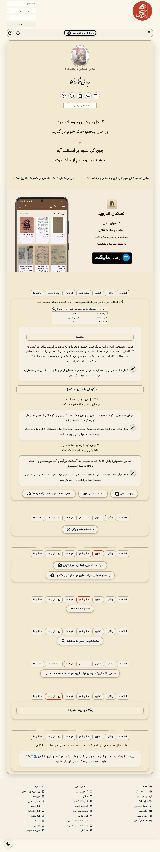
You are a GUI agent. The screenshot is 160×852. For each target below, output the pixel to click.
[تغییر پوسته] (8, 844)
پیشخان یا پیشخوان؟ (77, 826)
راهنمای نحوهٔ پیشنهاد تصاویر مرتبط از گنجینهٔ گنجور (83, 575)
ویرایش (68, 376)
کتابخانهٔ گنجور (81, 801)
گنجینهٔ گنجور (81, 806)
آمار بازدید (35, 816)
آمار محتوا (35, 806)
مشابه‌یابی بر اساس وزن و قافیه (82, 641)
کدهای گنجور (81, 787)
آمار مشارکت (34, 811)
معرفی (37, 787)
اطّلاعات (123, 293)
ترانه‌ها (69, 293)
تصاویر (98, 293)
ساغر (85, 797)
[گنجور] (142, 11)
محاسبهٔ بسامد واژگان (82, 529)
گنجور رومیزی (81, 792)
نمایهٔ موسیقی (141, 806)
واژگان (110, 293)
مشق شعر (84, 293)
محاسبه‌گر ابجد (80, 811)
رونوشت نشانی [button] (95, 494)
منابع (37, 821)
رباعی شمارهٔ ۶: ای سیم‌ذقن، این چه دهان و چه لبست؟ (118, 178)
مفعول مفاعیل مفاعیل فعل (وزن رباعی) (76, 309)
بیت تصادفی (141, 792)
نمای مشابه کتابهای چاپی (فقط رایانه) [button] (51, 494)
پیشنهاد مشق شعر (80, 609)
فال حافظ (143, 801)
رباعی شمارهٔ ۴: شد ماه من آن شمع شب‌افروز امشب (42, 178)
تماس (37, 826)
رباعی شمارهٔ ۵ (80, 81)
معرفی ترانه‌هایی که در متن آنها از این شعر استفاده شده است (83, 673)
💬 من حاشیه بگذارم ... (48, 745)
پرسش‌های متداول (30, 792)
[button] (149, 33)
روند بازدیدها (54, 293)
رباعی (73, 314)
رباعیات (71, 69)
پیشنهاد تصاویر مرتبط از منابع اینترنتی (83, 565)
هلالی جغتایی (87, 69)
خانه (145, 787)
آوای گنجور (82, 816)
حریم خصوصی (32, 831)
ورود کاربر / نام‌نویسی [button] (82, 33)
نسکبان (84, 831)
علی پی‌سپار (74, 318)
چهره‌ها (36, 797)
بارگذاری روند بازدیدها (80, 710)
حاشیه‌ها (37, 293)
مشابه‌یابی (142, 816)
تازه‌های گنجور (141, 821)
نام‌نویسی (90, 756)
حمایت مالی (34, 801)
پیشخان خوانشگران (78, 821)
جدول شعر (142, 797)
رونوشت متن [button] (126, 494)
